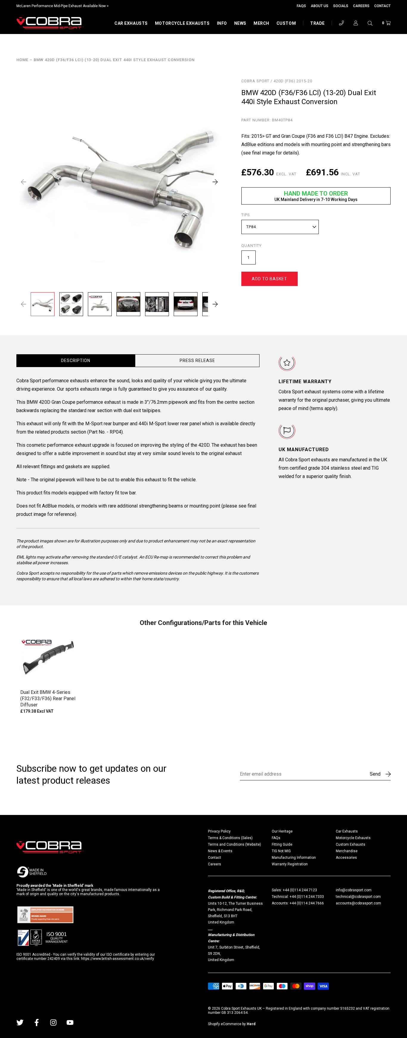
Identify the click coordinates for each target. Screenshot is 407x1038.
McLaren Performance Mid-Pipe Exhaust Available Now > (62, 6)
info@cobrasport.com (354, 890)
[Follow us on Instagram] (53, 1022)
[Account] (355, 23)
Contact (382, 6)
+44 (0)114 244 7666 (307, 903)
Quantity (251, 246)
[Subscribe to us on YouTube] (70, 1022)
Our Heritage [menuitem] (282, 831)
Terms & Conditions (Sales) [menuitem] (230, 838)
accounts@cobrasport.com (358, 903)
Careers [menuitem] (214, 864)
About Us (319, 6)
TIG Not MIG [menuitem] (281, 851)
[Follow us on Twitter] (20, 1022)
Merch (261, 23)
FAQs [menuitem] (276, 838)
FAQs (301, 6)
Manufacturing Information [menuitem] (294, 858)
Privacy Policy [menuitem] (219, 831)
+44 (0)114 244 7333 (307, 897)
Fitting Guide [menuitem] (282, 844)
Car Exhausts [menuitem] (347, 831)
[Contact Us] (341, 23)
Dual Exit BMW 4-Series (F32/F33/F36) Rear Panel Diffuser (47, 698)
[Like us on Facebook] (37, 1022)
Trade (317, 23)
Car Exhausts (131, 23)
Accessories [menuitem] (346, 858)
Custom (286, 23)
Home (22, 60)
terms (317, 408)
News (240, 23)
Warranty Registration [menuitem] (290, 864)
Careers (361, 6)
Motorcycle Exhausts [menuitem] (353, 838)
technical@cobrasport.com (358, 897)
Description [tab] (75, 360)
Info (222, 23)
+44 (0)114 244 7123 (300, 890)
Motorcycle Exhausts (182, 23)
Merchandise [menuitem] (347, 851)
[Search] (370, 23)
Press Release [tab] (197, 360)
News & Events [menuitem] (220, 851)
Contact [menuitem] (214, 858)
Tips (245, 215)
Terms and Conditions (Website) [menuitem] (234, 844)
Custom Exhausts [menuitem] (350, 844)
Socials (340, 6)
